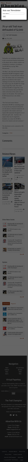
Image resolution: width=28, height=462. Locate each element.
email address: (6, 13)
